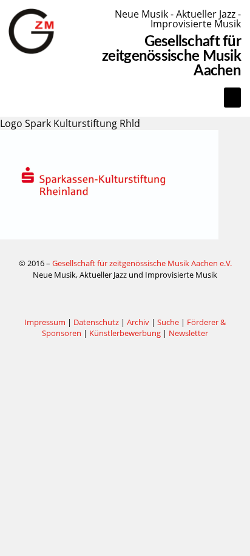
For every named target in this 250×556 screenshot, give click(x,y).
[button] (232, 98)
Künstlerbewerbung (126, 333)
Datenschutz (96, 322)
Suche (168, 322)
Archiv (138, 322)
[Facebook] (125, 298)
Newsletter (188, 333)
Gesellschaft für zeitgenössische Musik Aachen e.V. (142, 263)
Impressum (45, 322)
